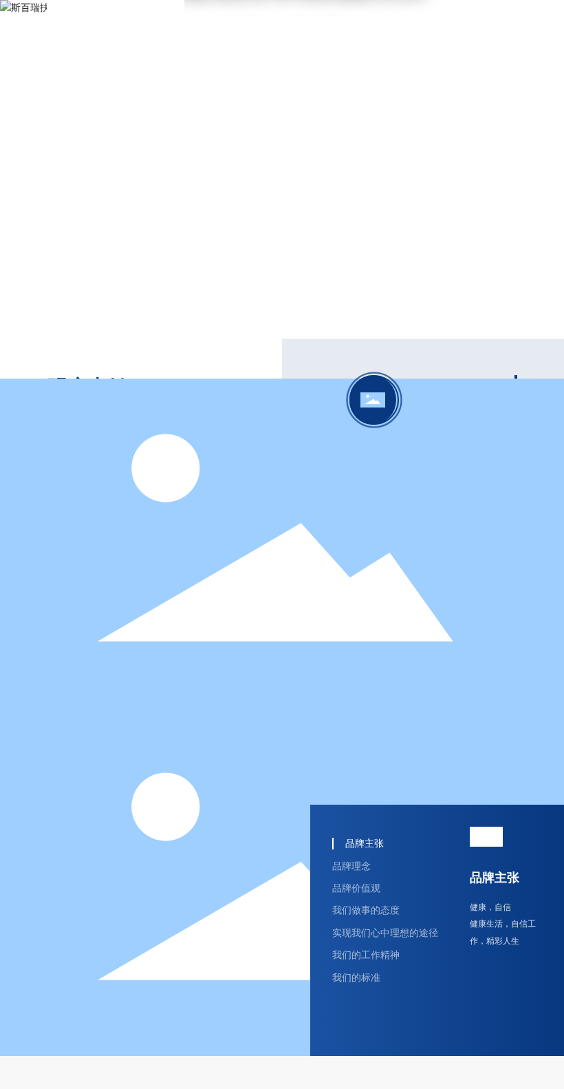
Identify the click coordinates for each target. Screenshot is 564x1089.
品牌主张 (494, 878)
